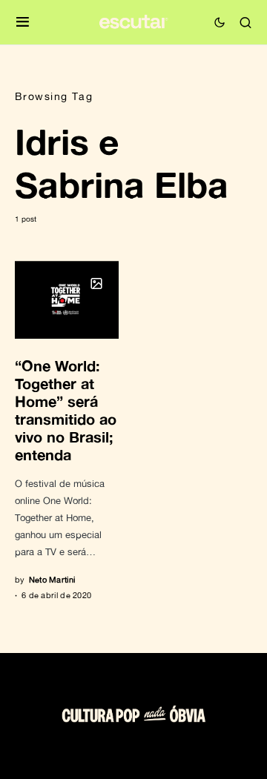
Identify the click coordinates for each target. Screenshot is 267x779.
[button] (22, 22)
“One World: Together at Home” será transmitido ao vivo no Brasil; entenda (65, 410)
